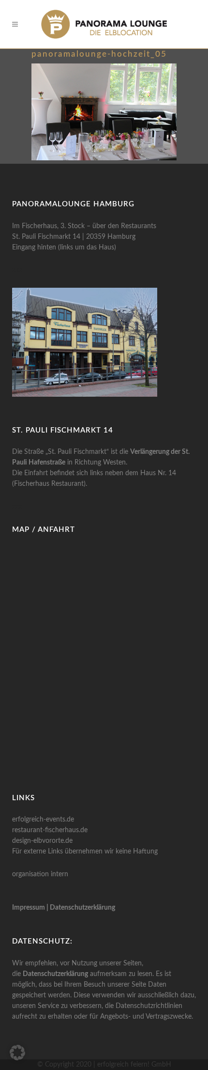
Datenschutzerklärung (82, 907)
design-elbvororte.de (42, 840)
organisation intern (40, 874)
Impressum (28, 907)
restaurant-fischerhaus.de (50, 830)
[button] (17, 1052)
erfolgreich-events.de (43, 819)
